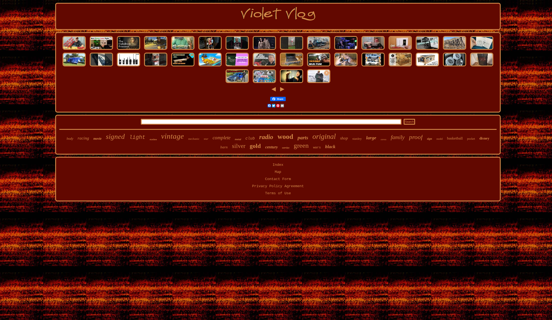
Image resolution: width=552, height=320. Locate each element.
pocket (471, 138)
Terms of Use (278, 193)
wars (317, 147)
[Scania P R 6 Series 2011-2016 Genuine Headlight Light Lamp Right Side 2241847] (454, 66)
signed (115, 136)
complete (222, 137)
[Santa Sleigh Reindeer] (210, 66)
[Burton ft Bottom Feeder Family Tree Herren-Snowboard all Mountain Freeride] (318, 83)
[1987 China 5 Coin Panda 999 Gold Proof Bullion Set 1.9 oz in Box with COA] (291, 83)
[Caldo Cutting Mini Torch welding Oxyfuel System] (182, 50)
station (153, 139)
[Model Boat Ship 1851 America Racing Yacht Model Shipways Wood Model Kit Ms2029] (182, 66)
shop (344, 138)
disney (484, 138)
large (371, 137)
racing (83, 138)
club (250, 138)
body (70, 138)
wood (285, 136)
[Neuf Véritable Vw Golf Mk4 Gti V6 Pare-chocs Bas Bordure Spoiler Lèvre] (237, 83)
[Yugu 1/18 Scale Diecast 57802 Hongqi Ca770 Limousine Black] (101, 66)
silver (238, 146)
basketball (455, 138)
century (271, 147)
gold (255, 146)
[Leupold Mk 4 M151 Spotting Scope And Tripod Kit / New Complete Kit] (454, 50)
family (398, 137)
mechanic (193, 138)
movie (97, 138)
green (301, 145)
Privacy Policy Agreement (278, 186)
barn (224, 147)
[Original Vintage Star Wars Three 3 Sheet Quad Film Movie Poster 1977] (481, 66)
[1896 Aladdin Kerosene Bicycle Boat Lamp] (155, 50)
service (285, 147)
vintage (172, 136)
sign (429, 138)
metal (238, 139)
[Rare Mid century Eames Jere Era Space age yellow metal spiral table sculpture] (264, 83)
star (206, 138)
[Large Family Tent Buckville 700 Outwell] (74, 66)
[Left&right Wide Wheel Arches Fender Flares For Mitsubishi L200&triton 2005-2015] (373, 66)
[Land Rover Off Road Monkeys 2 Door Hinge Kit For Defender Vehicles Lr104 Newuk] (318, 66)
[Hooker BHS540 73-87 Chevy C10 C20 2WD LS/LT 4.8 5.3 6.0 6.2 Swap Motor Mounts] (345, 66)
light (137, 137)
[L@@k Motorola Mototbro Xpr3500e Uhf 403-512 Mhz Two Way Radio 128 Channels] (128, 66)
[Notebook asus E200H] (291, 66)
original (324, 136)
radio (266, 136)
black (330, 146)
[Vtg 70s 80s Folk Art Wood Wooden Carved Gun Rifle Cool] (155, 66)
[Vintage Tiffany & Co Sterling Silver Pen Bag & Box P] (237, 66)
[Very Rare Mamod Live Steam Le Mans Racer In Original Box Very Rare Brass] (373, 50)
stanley (357, 138)
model (439, 138)
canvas (383, 139)
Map (278, 172)
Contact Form (278, 179)
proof (416, 136)
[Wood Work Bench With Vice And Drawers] (427, 66)
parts (303, 137)
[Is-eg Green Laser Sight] (101, 50)
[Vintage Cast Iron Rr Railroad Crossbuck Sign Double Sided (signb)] (291, 50)
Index (278, 165)
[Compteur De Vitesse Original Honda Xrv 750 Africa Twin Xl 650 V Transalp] (318, 50)
